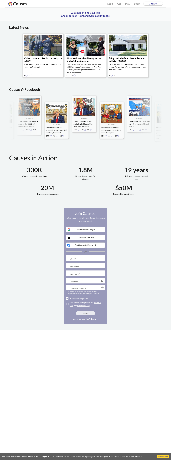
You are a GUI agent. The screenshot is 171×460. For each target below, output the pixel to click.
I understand (163, 457)
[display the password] (102, 280)
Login (93, 319)
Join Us (153, 3)
